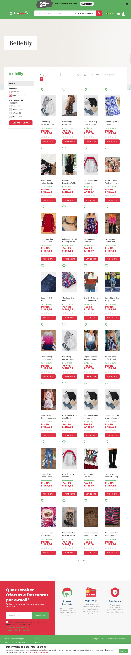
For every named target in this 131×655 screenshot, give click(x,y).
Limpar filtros (21, 122)
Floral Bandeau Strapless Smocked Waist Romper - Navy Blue (90, 240)
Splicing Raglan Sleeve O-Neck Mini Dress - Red (47, 240)
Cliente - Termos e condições (14, 639)
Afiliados (37, 642)
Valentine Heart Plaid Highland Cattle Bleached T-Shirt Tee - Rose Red (48, 534)
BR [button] (110, 13)
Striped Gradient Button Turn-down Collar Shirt (91, 358)
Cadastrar (40, 615)
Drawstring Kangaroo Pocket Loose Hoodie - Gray (47, 123)
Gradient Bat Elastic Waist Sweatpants (110, 240)
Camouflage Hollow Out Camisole (67, 123)
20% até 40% (17, 109)
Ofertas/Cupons (18, 95)
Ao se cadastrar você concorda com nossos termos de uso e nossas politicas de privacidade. (26, 623)
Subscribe (86, 4)
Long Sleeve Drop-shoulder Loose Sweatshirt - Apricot (69, 416)
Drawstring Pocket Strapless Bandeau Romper (112, 123)
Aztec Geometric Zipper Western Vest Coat (111, 534)
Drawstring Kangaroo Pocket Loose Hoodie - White (69, 358)
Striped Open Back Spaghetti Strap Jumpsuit (112, 299)
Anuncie (37, 639)
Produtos (16, 91)
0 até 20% (16, 106)
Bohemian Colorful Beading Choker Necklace (69, 240)
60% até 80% (17, 116)
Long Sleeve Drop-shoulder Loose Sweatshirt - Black (91, 123)
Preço (42, 75)
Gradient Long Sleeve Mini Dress (48, 357)
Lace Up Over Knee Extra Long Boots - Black (111, 475)
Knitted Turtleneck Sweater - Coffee (91, 534)
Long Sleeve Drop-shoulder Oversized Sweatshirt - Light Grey (69, 475)
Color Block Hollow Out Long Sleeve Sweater (91, 299)
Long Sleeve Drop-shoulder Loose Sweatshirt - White (112, 416)
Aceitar (123, 651)
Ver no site (48, 141)
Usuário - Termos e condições (17, 628)
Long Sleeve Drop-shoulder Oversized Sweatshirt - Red (91, 181)
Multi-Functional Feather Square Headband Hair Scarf (111, 181)
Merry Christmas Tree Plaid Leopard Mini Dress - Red (90, 475)
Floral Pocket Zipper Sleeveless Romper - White (48, 416)
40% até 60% (17, 113)
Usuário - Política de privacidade (18, 630)
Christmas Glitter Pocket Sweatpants (68, 299)
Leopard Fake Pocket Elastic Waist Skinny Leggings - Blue (47, 475)
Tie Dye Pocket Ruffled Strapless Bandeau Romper (112, 358)
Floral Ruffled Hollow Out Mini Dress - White (47, 181)
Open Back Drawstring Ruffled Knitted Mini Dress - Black (69, 181)
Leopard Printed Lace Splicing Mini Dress (69, 534)
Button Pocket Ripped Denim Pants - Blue (46, 299)
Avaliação (99, 75)
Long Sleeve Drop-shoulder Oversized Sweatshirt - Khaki (91, 416)
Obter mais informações (38, 652)
